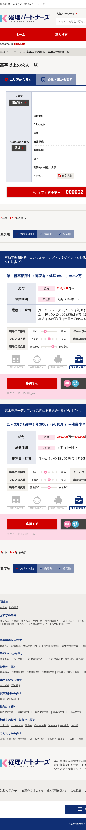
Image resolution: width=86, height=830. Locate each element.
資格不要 (4, 672)
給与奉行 (81, 659)
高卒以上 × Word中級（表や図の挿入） (41, 621)
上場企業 (4, 725)
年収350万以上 (25, 712)
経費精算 (16, 645)
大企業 (74, 725)
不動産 (28, 725)
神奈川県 (13, 607)
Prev (76, 14)
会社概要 (76, 790)
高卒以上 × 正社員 (61, 624)
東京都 (3, 607)
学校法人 (52, 725)
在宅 (2, 739)
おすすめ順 (27, 234)
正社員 (14, 685)
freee (21, 659)
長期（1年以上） (8, 699)
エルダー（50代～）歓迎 (70, 739)
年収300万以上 (7, 712)
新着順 (48, 234)
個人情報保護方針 (57, 790)
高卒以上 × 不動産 (9, 621)
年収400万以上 (42, 712)
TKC (13, 659)
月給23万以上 (77, 712)
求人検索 (61, 34)
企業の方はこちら (32, 790)
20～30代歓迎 (37, 739)
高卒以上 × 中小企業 (73, 621)
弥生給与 (69, 659)
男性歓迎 (11, 739)
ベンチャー (17, 725)
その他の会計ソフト (36, 659)
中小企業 (64, 725)
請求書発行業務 (52, 645)
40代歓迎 (51, 739)
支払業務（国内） (32, 645)
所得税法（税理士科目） (69, 672)
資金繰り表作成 (70, 645)
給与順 (67, 234)
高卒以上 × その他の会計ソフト (33, 624)
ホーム (20, 34)
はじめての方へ (9, 790)
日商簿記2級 (33, 672)
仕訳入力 (4, 645)
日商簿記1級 (17, 672)
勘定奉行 (4, 659)
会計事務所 (40, 725)
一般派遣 (4, 685)
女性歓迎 (23, 739)
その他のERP (56, 659)
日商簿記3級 (48, 672)
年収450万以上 (60, 712)
